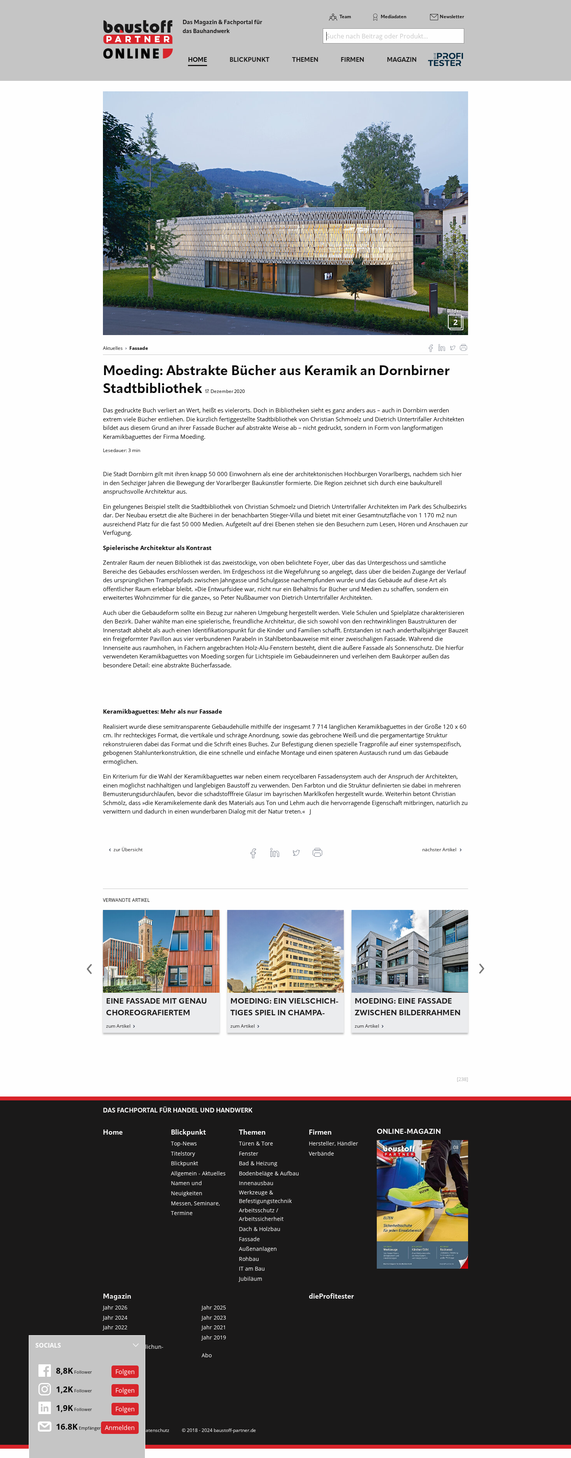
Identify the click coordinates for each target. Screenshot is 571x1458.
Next (481, 973)
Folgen (125, 1371)
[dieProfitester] (445, 61)
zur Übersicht (128, 849)
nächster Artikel (440, 849)
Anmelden (120, 1427)
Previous (89, 973)
